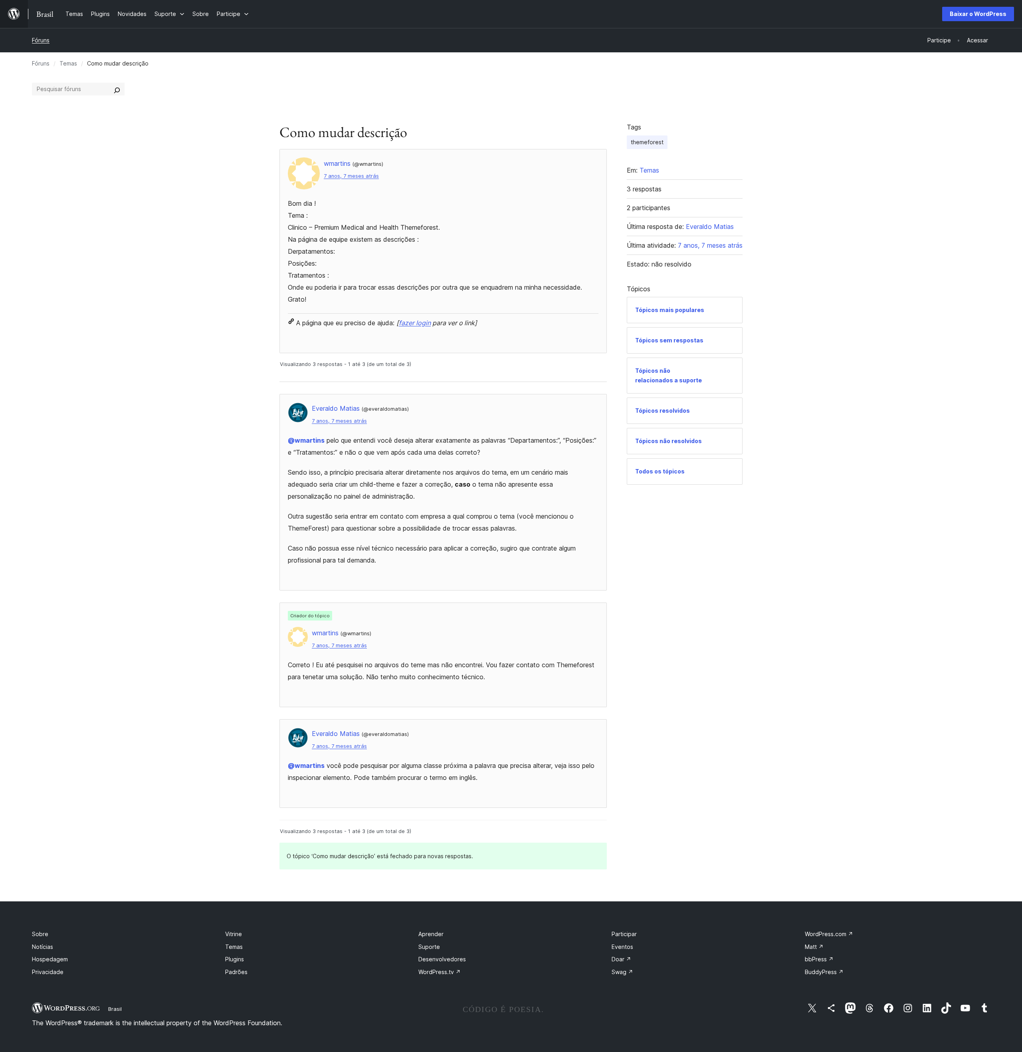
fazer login (415, 323)
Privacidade (47, 971)
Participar (624, 934)
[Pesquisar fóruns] (117, 89)
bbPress (819, 959)
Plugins (234, 959)
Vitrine (233, 934)
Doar (621, 959)
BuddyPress (824, 971)
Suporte (429, 946)
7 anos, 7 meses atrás (351, 176)
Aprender (431, 934)
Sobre (40, 934)
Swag (622, 971)
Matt (814, 946)
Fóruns (41, 40)
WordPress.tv (439, 971)
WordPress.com (829, 934)
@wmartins (306, 440)
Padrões (236, 971)
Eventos (622, 946)
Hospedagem (50, 959)
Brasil (115, 1009)
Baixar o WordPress (978, 13)
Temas (68, 63)
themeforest (647, 142)
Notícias (42, 946)
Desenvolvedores (442, 959)
